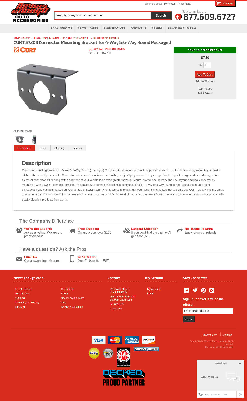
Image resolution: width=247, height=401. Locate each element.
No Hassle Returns (199, 228)
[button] (114, 28)
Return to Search (22, 38)
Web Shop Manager (224, 347)
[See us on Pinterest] (204, 290)
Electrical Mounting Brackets (105, 38)
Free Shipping (88, 228)
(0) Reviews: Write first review (107, 48)
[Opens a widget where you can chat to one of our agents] (220, 379)
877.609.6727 (87, 257)
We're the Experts (38, 228)
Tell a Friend (205, 93)
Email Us (30, 257)
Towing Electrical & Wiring (75, 38)
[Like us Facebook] (187, 290)
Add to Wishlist (205, 81)
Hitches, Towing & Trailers (46, 38)
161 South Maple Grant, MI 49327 (119, 291)
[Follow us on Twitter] (195, 290)
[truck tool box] (123, 390)
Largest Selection (144, 228)
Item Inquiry (205, 88)
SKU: (92, 52)
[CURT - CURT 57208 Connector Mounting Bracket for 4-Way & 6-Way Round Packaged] (48, 50)
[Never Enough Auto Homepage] (31, 13)
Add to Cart (205, 74)
